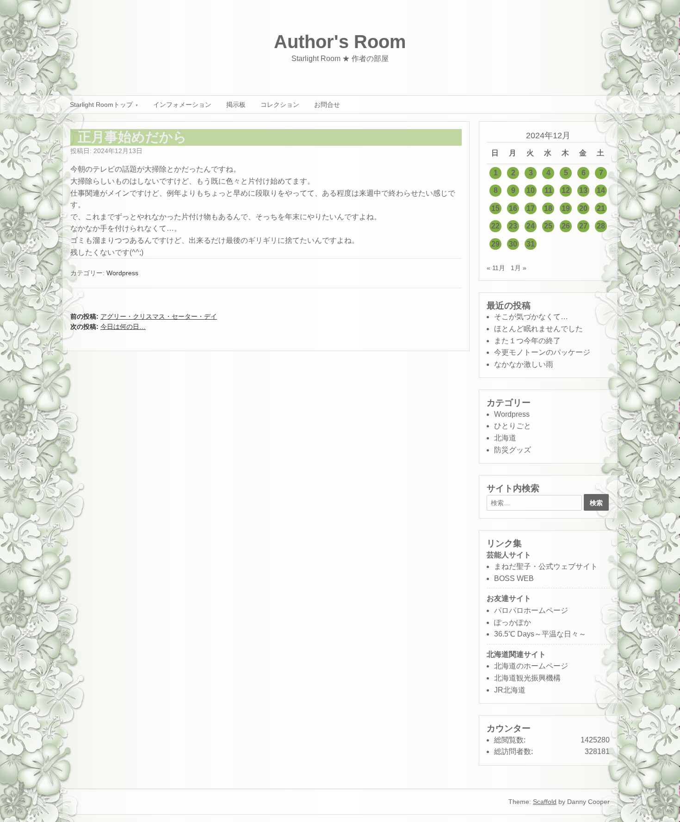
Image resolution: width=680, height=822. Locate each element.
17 (530, 208)
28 (601, 226)
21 (601, 208)
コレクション (279, 104)
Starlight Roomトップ (101, 104)
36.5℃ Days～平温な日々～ (540, 634)
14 (601, 190)
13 (583, 190)
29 (495, 244)
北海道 (505, 438)
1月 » (518, 268)
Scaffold (544, 801)
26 (566, 226)
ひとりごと (512, 426)
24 (530, 226)
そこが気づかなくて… (531, 317)
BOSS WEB (514, 578)
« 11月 (496, 268)
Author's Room (340, 41)
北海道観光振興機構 (527, 678)
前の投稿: (143, 316)
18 (548, 208)
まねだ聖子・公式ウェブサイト (546, 566)
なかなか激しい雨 (523, 364)
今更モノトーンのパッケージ (542, 352)
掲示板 (236, 104)
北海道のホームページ (531, 666)
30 (513, 244)
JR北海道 (509, 690)
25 (548, 226)
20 (583, 208)
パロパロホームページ (531, 610)
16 (513, 208)
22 (495, 226)
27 (583, 226)
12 (566, 190)
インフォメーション (182, 104)
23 (513, 226)
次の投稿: (108, 326)
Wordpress (122, 273)
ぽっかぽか (512, 622)
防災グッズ (512, 450)
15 (495, 208)
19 (566, 208)
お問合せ (327, 104)
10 (530, 190)
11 (548, 190)
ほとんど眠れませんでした (538, 329)
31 (530, 244)
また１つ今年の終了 (527, 341)
